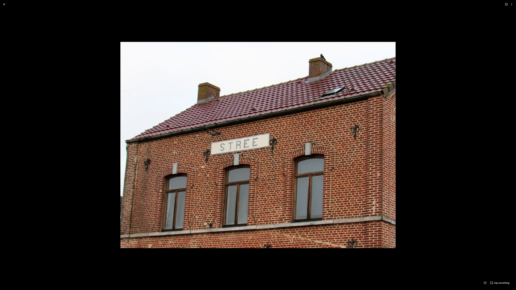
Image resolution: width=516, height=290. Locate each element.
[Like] (485, 283)
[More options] (511, 4)
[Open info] (506, 4)
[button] (7, 145)
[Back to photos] (4, 4)
